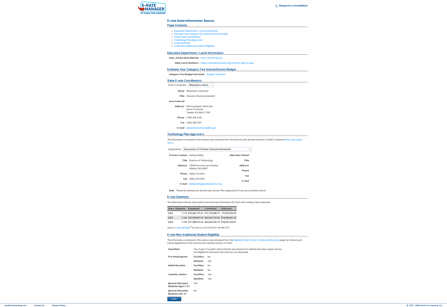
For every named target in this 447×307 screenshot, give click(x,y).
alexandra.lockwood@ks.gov (201, 128)
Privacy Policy (58, 305)
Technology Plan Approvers (188, 40)
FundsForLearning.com (15, 305)
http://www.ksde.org (211, 58)
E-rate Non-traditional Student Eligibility (194, 46)
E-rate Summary (182, 43)
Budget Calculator (216, 74)
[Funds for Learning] (152, 7)
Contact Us (39, 305)
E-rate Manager (182, 227)
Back (174, 299)
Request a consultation (293, 5)
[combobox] (201, 85)
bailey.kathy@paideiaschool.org (205, 184)
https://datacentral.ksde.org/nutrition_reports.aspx (227, 63)
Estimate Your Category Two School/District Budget (201, 34)
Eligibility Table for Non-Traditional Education (256, 240)
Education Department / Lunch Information (196, 31)
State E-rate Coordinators (187, 37)
